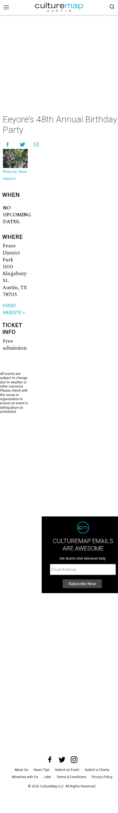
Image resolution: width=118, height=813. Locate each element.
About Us (21, 770)
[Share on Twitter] (22, 144)
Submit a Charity (97, 770)
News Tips (41, 770)
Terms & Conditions (71, 777)
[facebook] (50, 759)
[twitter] (62, 759)
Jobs (47, 777)
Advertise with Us (25, 777)
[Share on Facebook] (7, 144)
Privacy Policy (102, 777)
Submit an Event (67, 770)
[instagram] (74, 759)
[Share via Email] (36, 144)
